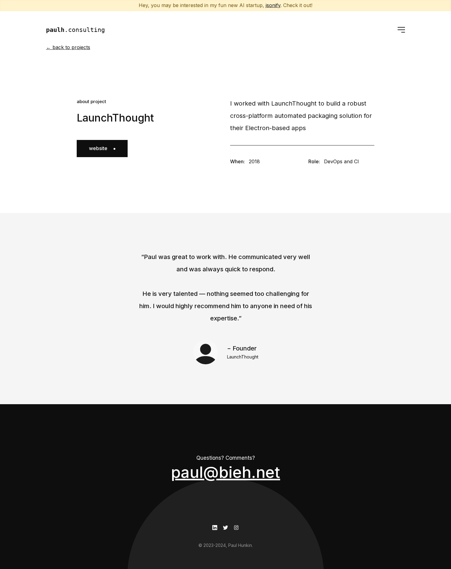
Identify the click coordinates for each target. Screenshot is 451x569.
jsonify (273, 5)
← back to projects (68, 47)
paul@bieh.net (225, 472)
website (98, 148)
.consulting (75, 29)
